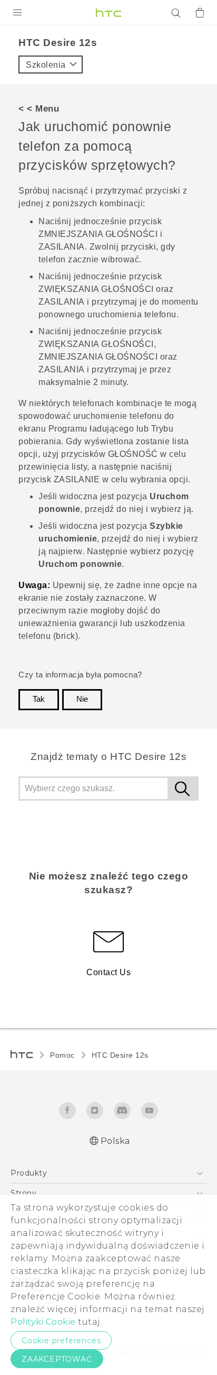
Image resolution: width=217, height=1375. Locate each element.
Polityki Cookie (43, 1322)
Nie (82, 699)
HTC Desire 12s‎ (120, 1055)
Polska (115, 1141)
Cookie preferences (61, 1340)
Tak (39, 699)
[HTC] (108, 12)
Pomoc (62, 1055)
